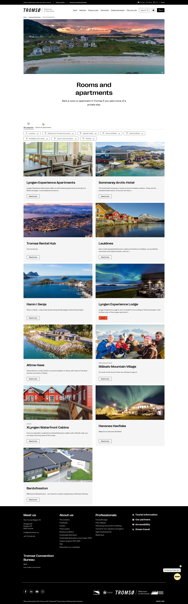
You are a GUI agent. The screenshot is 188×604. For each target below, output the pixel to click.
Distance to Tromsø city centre (59, 133)
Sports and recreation (65, 138)
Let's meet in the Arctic (32, 567)
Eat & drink (105, 10)
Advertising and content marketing (109, 526)
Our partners (142, 519)
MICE (25, 564)
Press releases (101, 523)
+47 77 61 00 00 (29, 536)
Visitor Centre (60, 2)
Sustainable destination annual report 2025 (76, 538)
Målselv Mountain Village (105, 362)
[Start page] (39, 10)
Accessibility (142, 524)
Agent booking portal (103, 532)
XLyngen (29, 423)
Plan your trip (132, 10)
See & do (82, 10)
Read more (33, 196)
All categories (29, 127)
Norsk (162, 2)
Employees (64, 523)
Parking (88, 138)
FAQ (61, 544)
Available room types (37, 138)
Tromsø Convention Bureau (78, 2)
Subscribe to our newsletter (70, 547)
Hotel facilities (134, 133)
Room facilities (111, 133)
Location (32, 133)
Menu (161, 10)
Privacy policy (65, 529)
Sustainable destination (68, 535)
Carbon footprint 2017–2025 (70, 541)
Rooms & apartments (43, 127)
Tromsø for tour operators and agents (110, 529)
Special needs (88, 133)
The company (65, 520)
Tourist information (146, 514)
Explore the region (118, 10)
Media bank (100, 535)
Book (75, 10)
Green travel (142, 529)
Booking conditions (67, 532)
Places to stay (93, 10)
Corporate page (101, 520)
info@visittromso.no (31, 532)
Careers (62, 526)
